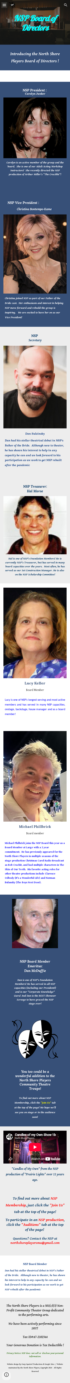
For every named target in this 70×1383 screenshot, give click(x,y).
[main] (35, 22)
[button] (4, 5)
